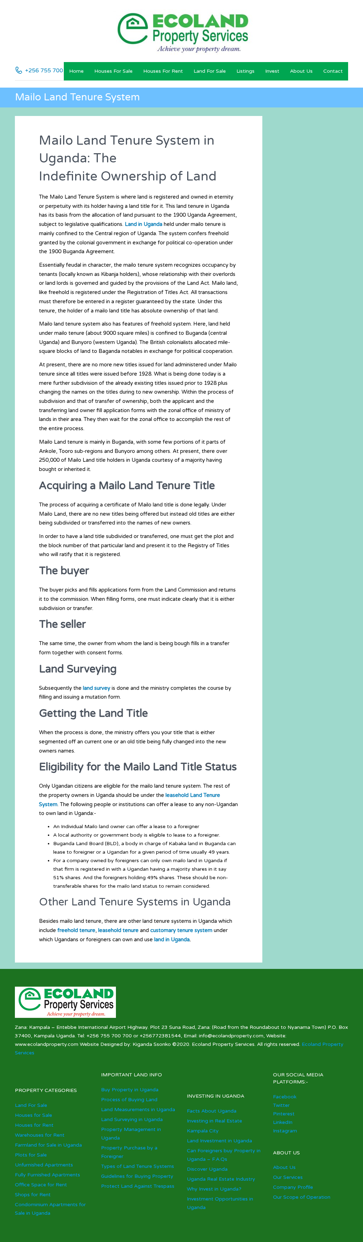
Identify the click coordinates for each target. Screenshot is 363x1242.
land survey (96, 688)
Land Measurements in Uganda (138, 1110)
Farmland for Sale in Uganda (48, 1145)
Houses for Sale (113, 71)
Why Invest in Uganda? (214, 1189)
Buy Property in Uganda (129, 1090)
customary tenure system (181, 930)
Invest (272, 71)
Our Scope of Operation (301, 1197)
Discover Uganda (207, 1169)
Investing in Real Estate (214, 1121)
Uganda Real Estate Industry (221, 1179)
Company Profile (293, 1187)
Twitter (281, 1105)
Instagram (285, 1131)
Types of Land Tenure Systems (137, 1166)
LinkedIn (282, 1122)
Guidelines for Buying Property (137, 1176)
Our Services (288, 1177)
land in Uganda (172, 939)
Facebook (284, 1097)
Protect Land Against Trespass (137, 1186)
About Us (301, 71)
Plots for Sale (31, 1155)
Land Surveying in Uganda (132, 1119)
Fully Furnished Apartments (47, 1175)
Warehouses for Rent (40, 1135)
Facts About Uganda (211, 1111)
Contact (333, 71)
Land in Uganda (143, 224)
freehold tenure (76, 930)
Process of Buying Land (129, 1100)
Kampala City (203, 1131)
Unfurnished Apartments (44, 1165)
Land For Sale (210, 71)
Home (76, 71)
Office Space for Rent (41, 1185)
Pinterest (284, 1114)
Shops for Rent (33, 1195)
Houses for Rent (163, 71)
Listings (245, 71)
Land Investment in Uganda (219, 1141)
